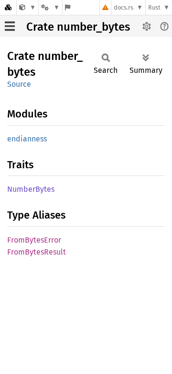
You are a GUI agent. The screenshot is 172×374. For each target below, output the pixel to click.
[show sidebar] (10, 26)
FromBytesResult (36, 252)
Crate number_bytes (78, 27)
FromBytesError (34, 240)
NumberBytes (30, 189)
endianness (27, 138)
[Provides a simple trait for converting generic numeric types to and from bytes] (27, 7)
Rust (154, 7)
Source (19, 84)
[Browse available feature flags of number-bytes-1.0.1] (68, 7)
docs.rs (123, 7)
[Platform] (50, 7)
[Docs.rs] (8, 7)
